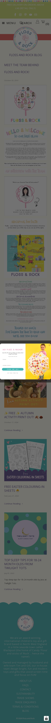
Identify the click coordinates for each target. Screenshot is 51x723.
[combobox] (12, 365)
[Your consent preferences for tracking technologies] (46, 718)
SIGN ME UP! (13, 369)
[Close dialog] (49, 345)
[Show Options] (22, 365)
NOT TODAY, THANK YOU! (12, 373)
